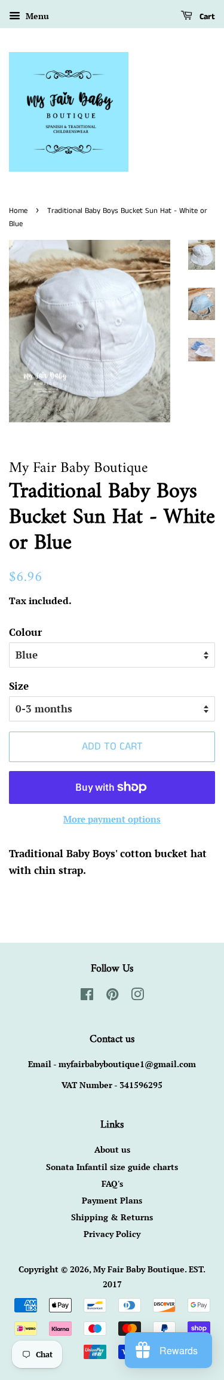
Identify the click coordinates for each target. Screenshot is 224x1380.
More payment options (112, 819)
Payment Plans (112, 1200)
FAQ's (112, 1183)
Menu (36, 16)
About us (112, 1149)
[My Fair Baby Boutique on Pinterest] (112, 996)
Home (18, 210)
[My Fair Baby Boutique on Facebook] (87, 996)
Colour (25, 632)
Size (19, 686)
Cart (206, 17)
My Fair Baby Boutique (139, 1269)
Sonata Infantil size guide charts (112, 1166)
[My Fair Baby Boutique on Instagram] (137, 996)
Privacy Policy (112, 1233)
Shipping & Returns (112, 1217)
